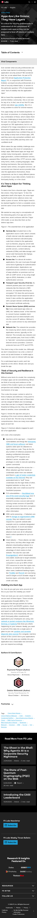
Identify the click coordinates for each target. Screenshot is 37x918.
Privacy (26, 908)
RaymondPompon (9, 38)
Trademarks (9, 908)
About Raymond (13, 675)
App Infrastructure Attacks (24, 718)
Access (24, 725)
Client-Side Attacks (14, 713)
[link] (4, 7)
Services (4, 727)
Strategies (5, 12)
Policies (18, 908)
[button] (28, 2)
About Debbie (13, 695)
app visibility (19, 105)
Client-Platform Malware (9, 716)
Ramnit (21, 573)
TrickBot (12, 573)
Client (3, 720)
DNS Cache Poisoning (14, 720)
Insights (12, 8)
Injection (12, 725)
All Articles (26, 675)
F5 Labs (4, 8)
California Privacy (5, 911)
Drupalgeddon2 (12, 555)
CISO (21, 716)
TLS (31, 725)
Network (4, 725)
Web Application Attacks (9, 723)
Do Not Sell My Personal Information (21, 911)
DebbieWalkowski (23, 38)
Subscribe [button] (12, 825)
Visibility (28, 716)
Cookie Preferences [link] (18, 914)
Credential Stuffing (7, 718)
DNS (18, 725)
